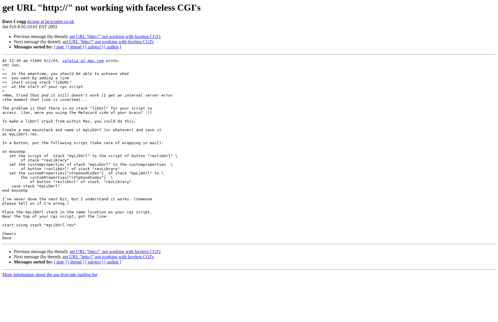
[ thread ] (76, 46)
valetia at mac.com (83, 61)
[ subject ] (94, 46)
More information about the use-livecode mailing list (49, 274)
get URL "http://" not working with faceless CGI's (115, 36)
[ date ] (60, 46)
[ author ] (112, 46)
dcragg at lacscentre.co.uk (50, 21)
